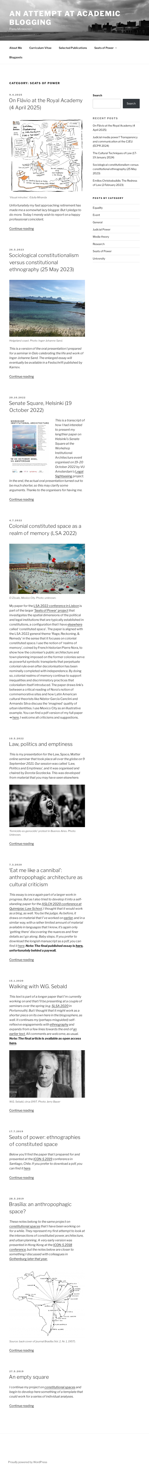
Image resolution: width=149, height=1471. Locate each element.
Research (99, 244)
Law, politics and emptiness (41, 744)
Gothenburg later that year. (28, 1259)
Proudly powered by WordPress (27, 1462)
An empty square (29, 1377)
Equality (98, 207)
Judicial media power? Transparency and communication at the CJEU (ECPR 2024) (115, 141)
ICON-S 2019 (42, 1159)
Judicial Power (101, 229)
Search (97, 95)
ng (70, 476)
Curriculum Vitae (40, 47)
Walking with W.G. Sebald (38, 986)
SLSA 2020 (60, 1006)
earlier (68, 918)
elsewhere (75, 624)
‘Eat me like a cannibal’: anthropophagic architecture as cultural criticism (45, 877)
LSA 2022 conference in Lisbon (56, 606)
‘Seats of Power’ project (51, 610)
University (99, 258)
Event (96, 215)
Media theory (101, 236)
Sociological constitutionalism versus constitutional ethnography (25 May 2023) (44, 262)
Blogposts (15, 57)
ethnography (59, 1024)
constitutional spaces (24, 1226)
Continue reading (21, 228)
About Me (15, 47)
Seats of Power (104, 47)
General (97, 222)
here (15, 717)
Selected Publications (73, 47)
